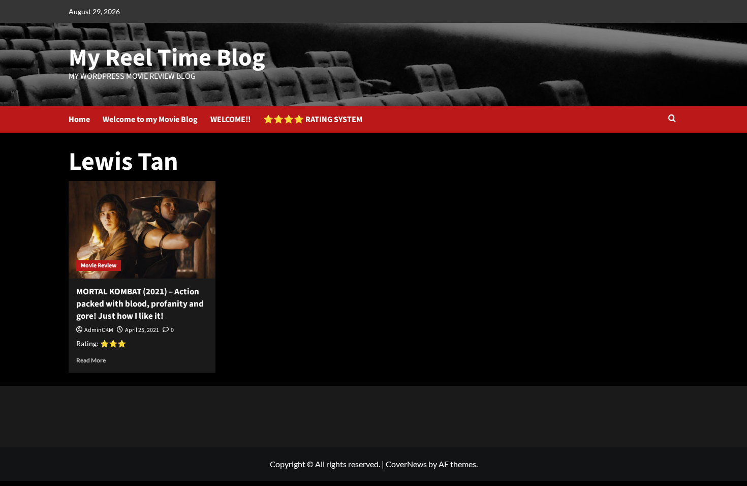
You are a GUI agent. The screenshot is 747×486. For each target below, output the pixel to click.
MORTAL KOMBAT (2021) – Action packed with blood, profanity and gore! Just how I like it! (140, 304)
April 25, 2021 (142, 330)
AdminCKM (98, 330)
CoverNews (406, 464)
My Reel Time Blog (167, 58)
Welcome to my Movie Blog (150, 119)
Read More (91, 360)
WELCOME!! (230, 119)
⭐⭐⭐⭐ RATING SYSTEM (312, 119)
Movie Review (98, 265)
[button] (672, 119)
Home (79, 119)
